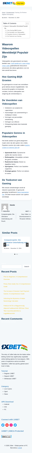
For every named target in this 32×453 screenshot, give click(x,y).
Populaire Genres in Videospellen (16, 34)
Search (3, 263)
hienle (5, 17)
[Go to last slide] (4, 245)
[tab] (14, 254)
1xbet (19, 448)
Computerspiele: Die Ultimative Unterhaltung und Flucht (7, 216)
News (6, 394)
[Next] (27, 245)
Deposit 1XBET (9, 376)
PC (5, 409)
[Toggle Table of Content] (26, 23)
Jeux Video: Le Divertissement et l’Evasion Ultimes (25, 215)
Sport (6, 391)
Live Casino (8, 389)
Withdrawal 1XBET (10, 378)
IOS (5, 407)
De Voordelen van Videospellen (15, 32)
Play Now (20, 3)
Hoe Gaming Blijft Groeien (14, 30)
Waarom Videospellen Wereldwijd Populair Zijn (16, 27)
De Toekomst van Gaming (14, 36)
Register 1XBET (9, 373)
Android (6, 404)
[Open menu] (27, 3)
